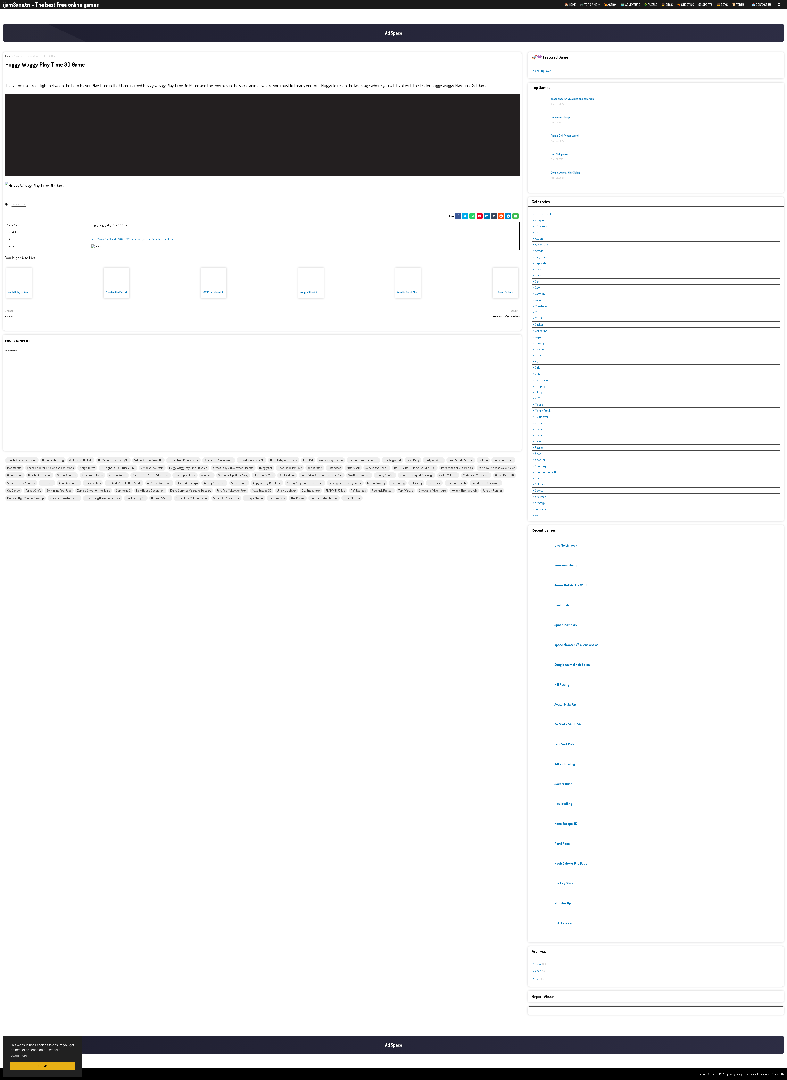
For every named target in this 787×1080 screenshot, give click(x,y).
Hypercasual (542, 380)
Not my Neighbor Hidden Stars (305, 483)
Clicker (539, 324)
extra (538, 355)
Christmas (541, 306)
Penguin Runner (492, 490)
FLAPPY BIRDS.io (335, 490)
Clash (538, 312)
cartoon (540, 294)
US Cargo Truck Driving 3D (113, 460)
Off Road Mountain (213, 292)
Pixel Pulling (398, 483)
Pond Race (434, 483)
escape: (539, 349)
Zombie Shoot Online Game (93, 490)
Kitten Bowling (376, 483)
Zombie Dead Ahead (408, 292)
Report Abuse (543, 996)
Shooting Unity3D (545, 472)
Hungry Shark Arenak (312, 292)
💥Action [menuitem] (610, 4)
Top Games (541, 509)
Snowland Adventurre (432, 490)
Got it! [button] (42, 1066)
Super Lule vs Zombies (21, 483)
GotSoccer (334, 468)
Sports (539, 490)
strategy (540, 503)
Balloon (483, 460)
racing (539, 447)
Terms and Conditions (757, 1074)
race (538, 441)
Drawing (539, 343)
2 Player (539, 220)
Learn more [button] (18, 1055)
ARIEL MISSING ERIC (80, 460)
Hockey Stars (93, 483)
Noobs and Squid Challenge (416, 475)
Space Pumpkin (66, 475)
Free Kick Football (382, 490)
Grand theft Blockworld (486, 483)
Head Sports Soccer (460, 460)
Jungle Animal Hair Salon (21, 460)
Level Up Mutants (185, 475)
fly (536, 361)
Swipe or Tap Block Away (233, 475)
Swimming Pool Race (59, 490)
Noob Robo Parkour (290, 468)
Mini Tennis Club (264, 475)
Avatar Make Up (448, 475)
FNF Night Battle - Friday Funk (118, 468)
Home (8, 55)
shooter (540, 460)
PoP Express (358, 490)
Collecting (541, 331)
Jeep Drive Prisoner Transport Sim (321, 475)
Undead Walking (160, 498)
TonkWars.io (405, 490)
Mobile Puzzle (543, 411)
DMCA (721, 1074)
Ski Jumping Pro (136, 498)
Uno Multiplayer (286, 490)
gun (537, 374)
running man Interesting (363, 460)
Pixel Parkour (287, 475)
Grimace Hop (15, 475)
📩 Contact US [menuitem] (762, 4)
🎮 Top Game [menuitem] (588, 4)
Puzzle (539, 435)
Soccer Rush (239, 483)
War (537, 515)
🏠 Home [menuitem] (570, 4)
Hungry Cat (265, 468)
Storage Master (254, 498)
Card (537, 288)
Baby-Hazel (541, 257)
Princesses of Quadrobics (457, 468)
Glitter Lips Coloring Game (191, 498)
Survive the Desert (116, 292)
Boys (538, 269)
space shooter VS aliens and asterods (50, 468)
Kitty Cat (308, 460)
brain (538, 275)
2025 (541, 964)
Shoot (538, 454)
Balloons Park (277, 498)
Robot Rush (314, 468)
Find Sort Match (456, 483)
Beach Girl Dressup (39, 475)
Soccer (539, 478)
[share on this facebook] (458, 216)
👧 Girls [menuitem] (667, 4)
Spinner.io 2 (123, 490)
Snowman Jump (503, 460)
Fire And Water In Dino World (124, 483)
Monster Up (14, 468)
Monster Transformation (64, 498)
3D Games (541, 226)
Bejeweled (541, 263)
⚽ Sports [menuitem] (705, 4)
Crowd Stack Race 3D (251, 460)
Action (539, 238)
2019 (539, 979)
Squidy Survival (385, 475)
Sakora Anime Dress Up (148, 460)
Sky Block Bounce (359, 475)
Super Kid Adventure (226, 498)
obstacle (540, 423)
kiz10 (538, 398)
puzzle (539, 429)
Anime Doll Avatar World (218, 460)
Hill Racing (416, 483)
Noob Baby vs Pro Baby (21, 292)
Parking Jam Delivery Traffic (345, 483)
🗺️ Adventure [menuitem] (630, 4)
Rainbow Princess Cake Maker (497, 468)
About (711, 1074)
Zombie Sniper (118, 475)
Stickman (540, 497)
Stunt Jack (353, 468)
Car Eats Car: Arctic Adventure (150, 475)
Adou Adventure (69, 483)
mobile (539, 404)
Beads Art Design (187, 483)
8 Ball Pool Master (92, 475)
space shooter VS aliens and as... (577, 645)
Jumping (540, 386)
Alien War (207, 475)
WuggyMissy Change (331, 460)
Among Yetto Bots (214, 483)
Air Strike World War (159, 483)
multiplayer (541, 417)
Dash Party (413, 460)
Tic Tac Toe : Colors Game (183, 460)
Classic (539, 318)
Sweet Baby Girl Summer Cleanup (233, 468)
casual (539, 300)
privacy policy (734, 1074)
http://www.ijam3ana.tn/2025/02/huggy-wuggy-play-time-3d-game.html (132, 239)
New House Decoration (150, 490)
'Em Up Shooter (544, 214)
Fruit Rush (47, 483)
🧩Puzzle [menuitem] (650, 4)
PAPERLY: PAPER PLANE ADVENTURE (415, 468)
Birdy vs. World (434, 460)
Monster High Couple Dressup (25, 498)
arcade (539, 251)
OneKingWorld (392, 460)
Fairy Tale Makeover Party (231, 490)
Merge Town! (87, 468)
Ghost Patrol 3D (504, 475)
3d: (537, 232)
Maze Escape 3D (261, 490)
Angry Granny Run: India (267, 483)
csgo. (538, 337)
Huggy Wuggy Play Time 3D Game (188, 468)
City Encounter (311, 490)
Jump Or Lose (505, 292)
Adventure (19, 55)
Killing (538, 392)
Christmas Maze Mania (476, 475)
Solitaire (540, 484)
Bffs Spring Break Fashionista (102, 498)
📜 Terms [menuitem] (738, 4)
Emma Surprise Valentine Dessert (190, 490)
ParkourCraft (33, 490)
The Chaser (298, 498)
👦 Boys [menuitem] (722, 4)
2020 (539, 971)
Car (537, 281)
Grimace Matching (53, 460)
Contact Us (778, 1074)
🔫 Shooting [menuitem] (685, 4)
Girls (537, 367)
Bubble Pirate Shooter (324, 498)
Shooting (540, 466)
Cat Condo (13, 490)
